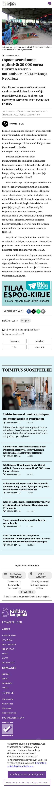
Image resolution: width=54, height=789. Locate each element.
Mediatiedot (7, 703)
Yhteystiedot (7, 699)
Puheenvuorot (9, 644)
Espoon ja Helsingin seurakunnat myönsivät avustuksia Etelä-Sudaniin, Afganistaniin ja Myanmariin (26, 505)
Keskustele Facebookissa (15, 575)
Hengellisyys (8, 649)
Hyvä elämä (7, 640)
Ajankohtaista (9, 635)
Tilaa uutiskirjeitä (9, 712)
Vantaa (5, 687)
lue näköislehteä (12, 717)
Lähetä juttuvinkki (41, 575)
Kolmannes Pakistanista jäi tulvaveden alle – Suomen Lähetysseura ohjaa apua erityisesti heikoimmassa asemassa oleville (26, 486)
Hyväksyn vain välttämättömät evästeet (27, 783)
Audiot (5, 653)
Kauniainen (7, 683)
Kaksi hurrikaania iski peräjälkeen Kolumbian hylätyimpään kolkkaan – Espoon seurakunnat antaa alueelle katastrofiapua (26, 539)
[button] (28, 311)
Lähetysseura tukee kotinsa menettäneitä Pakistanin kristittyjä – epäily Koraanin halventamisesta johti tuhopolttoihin (24, 450)
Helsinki (6, 674)
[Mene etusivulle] (14, 614)
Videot (5, 658)
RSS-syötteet (8, 662)
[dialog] (27, 764)
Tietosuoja (6, 708)
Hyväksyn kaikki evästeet (27, 774)
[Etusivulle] (9, 3)
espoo (26, 320)
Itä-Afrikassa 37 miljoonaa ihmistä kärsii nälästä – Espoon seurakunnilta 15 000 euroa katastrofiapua (26, 468)
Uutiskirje (28, 592)
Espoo (5, 678)
